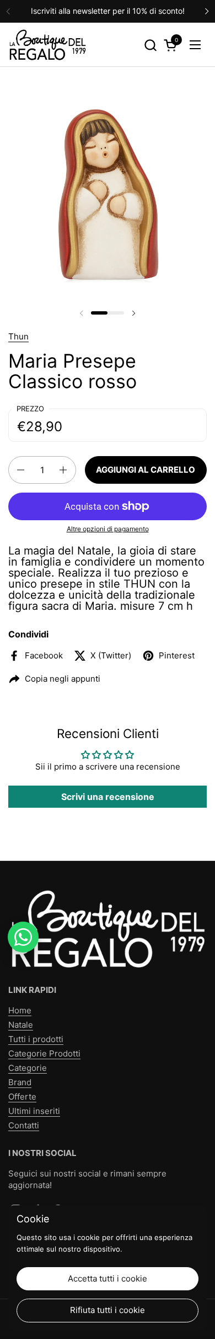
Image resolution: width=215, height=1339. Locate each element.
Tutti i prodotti (35, 1039)
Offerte (22, 1096)
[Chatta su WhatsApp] (23, 937)
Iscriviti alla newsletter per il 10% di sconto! (108, 11)
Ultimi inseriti (34, 1111)
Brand (19, 1082)
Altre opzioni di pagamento (108, 529)
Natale (20, 1024)
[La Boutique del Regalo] (47, 44)
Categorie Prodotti (44, 1053)
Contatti (23, 1125)
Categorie (27, 1068)
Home (19, 1010)
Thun (18, 336)
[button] (150, 45)
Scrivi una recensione (107, 796)
